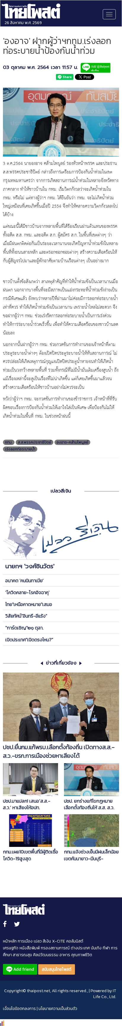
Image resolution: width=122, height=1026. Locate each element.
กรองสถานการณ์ (55, 948)
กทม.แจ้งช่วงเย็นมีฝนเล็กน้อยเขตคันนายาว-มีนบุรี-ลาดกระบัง (91, 855)
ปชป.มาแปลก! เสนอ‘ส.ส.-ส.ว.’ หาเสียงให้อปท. (26, 804)
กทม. (8, 442)
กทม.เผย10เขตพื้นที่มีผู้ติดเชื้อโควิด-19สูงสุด (30, 855)
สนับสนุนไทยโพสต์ (56, 969)
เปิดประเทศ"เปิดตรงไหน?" (29, 639)
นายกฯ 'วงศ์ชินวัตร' (29, 566)
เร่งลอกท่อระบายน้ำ (20, 449)
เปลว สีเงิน (42, 941)
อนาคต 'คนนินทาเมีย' (24, 580)
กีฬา (106, 948)
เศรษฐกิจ (10, 948)
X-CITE (58, 941)
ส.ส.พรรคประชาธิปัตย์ (34, 442)
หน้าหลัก (10, 941)
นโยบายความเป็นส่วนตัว (57, 1009)
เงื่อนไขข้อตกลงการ (19, 1009)
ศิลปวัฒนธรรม (45, 955)
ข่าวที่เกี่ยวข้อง (61, 663)
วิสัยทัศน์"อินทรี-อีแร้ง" (26, 615)
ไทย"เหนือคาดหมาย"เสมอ (28, 604)
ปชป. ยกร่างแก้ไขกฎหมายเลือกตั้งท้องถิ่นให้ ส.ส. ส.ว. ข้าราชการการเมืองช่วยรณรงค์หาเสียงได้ (89, 804)
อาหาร (65, 955)
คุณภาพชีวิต (81, 955)
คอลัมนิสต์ (74, 941)
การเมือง (25, 941)
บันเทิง (96, 948)
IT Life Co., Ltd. (104, 994)
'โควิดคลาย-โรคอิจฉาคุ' (27, 592)
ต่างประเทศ (80, 948)
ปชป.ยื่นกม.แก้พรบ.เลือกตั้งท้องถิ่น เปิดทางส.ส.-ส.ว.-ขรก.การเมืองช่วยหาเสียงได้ (59, 751)
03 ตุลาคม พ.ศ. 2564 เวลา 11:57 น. (40, 67)
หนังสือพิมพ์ (30, 948)
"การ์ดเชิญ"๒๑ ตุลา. (24, 627)
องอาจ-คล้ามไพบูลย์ (72, 442)
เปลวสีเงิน (61, 491)
